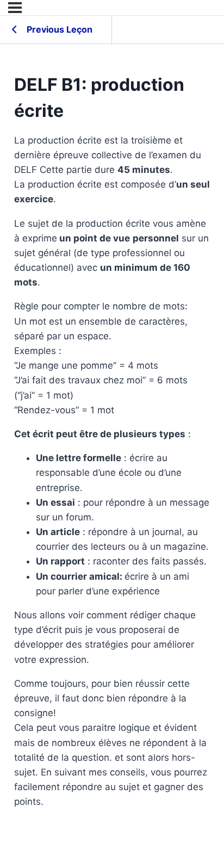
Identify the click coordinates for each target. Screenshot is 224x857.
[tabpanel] (112, 471)
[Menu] (15, 7)
